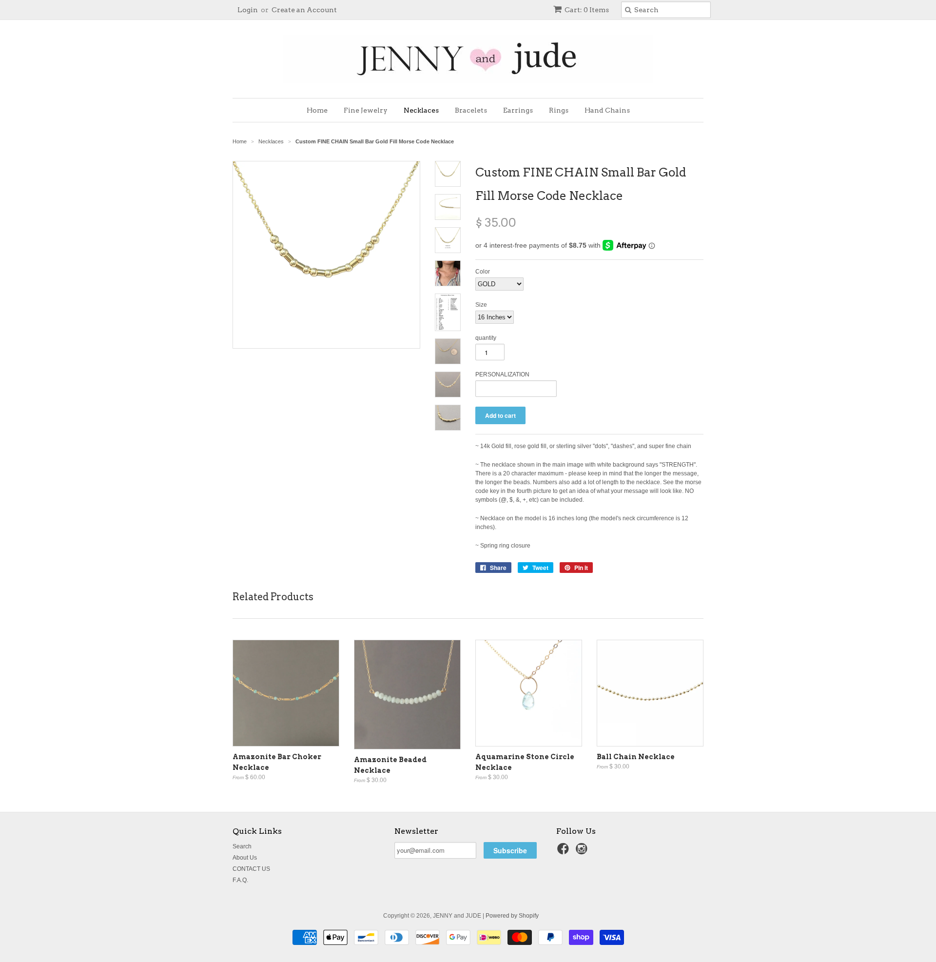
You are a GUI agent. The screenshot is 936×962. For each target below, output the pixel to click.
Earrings (518, 110)
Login (247, 10)
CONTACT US (251, 868)
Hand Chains (607, 110)
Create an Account (304, 10)
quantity (485, 337)
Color (482, 271)
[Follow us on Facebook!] (564, 852)
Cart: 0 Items (587, 10)
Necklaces (421, 110)
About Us (245, 857)
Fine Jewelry (366, 110)
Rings (558, 110)
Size (481, 304)
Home (317, 110)
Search (242, 846)
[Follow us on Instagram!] (583, 852)
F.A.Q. (240, 880)
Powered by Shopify (512, 915)
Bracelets (471, 110)
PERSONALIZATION (502, 374)
